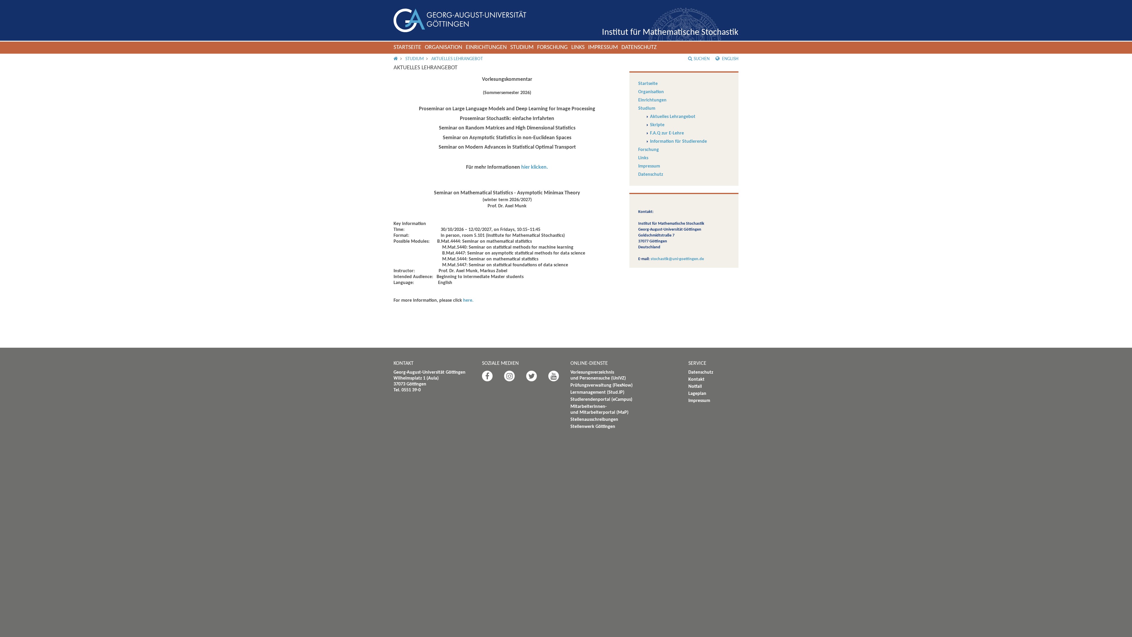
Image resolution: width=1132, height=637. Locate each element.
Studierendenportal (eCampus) (601, 399)
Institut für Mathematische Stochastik (670, 32)
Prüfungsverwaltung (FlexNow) (601, 385)
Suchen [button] (702, 59)
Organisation (443, 47)
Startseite (407, 47)
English (729, 59)
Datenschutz (639, 47)
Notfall (695, 386)
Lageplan (697, 393)
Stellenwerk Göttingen (592, 426)
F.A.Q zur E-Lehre (667, 133)
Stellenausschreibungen (594, 419)
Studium (522, 47)
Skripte (657, 125)
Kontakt (696, 379)
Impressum (603, 47)
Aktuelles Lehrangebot (457, 59)
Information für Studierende (678, 141)
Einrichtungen (486, 47)
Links (578, 47)
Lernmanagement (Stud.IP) (597, 392)
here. (468, 300)
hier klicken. (534, 167)
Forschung (552, 47)
